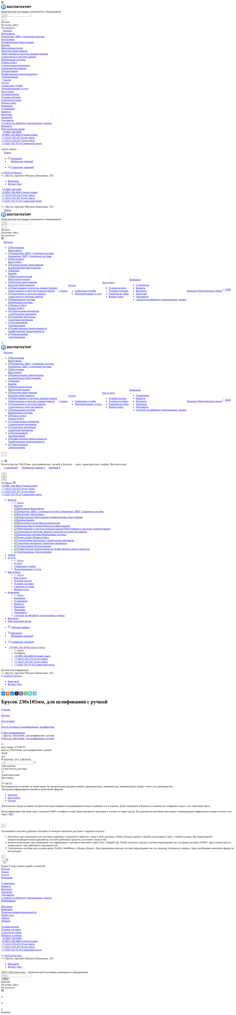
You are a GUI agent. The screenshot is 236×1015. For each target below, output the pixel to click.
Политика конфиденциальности (18, 912)
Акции (5, 871)
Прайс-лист (7, 915)
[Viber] (21, 693)
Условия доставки (11, 929)
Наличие (12, 794)
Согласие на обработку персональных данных (26, 897)
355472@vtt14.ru (13, 172)
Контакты (6, 889)
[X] (17, 693)
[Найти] (4, 19)
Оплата (12, 800)
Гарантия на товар (11, 932)
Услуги (18, 563)
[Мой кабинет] (2, 458)
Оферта (5, 918)
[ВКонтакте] (3, 693)
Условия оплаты (10, 926)
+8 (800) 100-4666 (11, 131)
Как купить (20, 577)
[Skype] (30, 693)
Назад (20, 502)
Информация (8, 900)
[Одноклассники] (8, 693)
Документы (7, 895)
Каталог (18, 505)
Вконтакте (13, 181)
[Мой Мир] (12, 693)
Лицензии (6, 892)
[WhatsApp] (26, 693)
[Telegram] (35, 693)
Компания (19, 598)
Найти (5, 979)
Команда (6, 886)
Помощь (5, 921)
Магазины (7, 906)
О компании (8, 883)
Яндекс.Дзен (15, 184)
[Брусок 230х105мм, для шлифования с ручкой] (27, 738)
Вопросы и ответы (11, 935)
